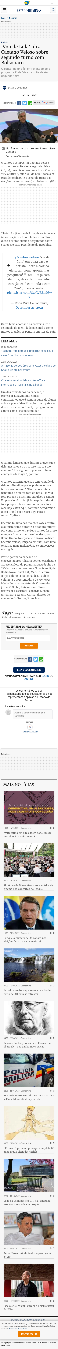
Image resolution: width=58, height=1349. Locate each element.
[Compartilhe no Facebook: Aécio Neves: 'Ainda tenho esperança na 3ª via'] (50, 1248)
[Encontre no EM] (53, 10)
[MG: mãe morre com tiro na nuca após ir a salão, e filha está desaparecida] (29, 1070)
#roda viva (29, 617)
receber (29, 645)
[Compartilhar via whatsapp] (30, 103)
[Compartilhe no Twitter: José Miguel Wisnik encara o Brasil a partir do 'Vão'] (53, 1301)
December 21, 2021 (29, 307)
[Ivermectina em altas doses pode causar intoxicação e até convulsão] (29, 807)
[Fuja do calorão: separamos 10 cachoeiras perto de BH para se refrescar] (29, 965)
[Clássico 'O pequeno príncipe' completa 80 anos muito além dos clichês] (29, 1123)
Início (3, 18)
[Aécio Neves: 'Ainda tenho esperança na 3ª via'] (29, 1228)
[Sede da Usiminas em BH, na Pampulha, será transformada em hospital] (29, 1175)
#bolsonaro (15, 617)
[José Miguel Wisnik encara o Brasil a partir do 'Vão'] (29, 1280)
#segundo (20, 613)
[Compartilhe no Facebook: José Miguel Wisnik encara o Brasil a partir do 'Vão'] (50, 1301)
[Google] (30, 727)
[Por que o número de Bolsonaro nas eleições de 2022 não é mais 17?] (29, 913)
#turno (50, 613)
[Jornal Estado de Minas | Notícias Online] (29, 11)
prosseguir (29, 1334)
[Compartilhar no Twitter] (24, 103)
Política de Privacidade (18, 1328)
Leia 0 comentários (29, 669)
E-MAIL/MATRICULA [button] (30, 731)
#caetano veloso (36, 613)
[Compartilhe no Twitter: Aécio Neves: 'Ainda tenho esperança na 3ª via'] (53, 1248)
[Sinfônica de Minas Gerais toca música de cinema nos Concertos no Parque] (29, 860)
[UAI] (26, 3)
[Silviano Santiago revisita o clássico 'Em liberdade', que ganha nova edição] (29, 1018)
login (45, 676)
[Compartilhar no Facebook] (19, 103)
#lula (4, 617)
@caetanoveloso (27, 257)
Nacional (13, 18)
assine (29, 679)
